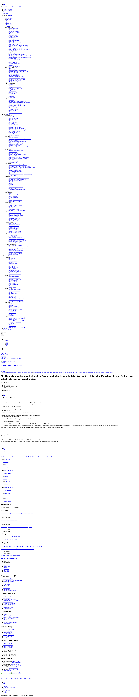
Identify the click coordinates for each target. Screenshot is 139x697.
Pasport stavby (12, 159)
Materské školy (12, 58)
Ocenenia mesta (13, 310)
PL (7, 345)
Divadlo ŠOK (12, 268)
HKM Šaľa (11, 292)
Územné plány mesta (14, 209)
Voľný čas (10, 255)
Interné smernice (13, 206)
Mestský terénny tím (14, 74)
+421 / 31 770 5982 (8, 645)
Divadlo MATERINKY (14, 267)
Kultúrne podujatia (13, 259)
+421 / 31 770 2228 (16, 665)
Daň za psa (11, 41)
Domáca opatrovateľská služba (16, 76)
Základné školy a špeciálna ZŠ (16, 59)
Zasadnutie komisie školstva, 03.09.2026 (9, 520)
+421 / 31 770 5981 (8, 643)
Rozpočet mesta (13, 223)
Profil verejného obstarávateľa (16, 237)
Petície (10, 183)
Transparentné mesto (12, 372)
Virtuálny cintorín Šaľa (8, 633)
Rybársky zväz (12, 296)
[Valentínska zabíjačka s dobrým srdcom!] (10, 555)
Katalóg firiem (12, 287)
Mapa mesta (12, 106)
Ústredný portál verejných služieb (17, 327)
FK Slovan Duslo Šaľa (14, 293)
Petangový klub (12, 297)
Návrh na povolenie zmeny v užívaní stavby (19, 157)
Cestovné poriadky (13, 284)
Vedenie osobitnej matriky (15, 145)
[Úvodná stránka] (1, 372)
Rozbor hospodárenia (14, 226)
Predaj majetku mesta (14, 228)
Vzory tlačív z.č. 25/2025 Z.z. (16, 150)
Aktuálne (8, 17)
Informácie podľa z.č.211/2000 (16, 245)
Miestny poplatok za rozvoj (15, 48)
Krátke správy (18, 456)
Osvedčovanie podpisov (8, 581)
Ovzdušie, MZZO (13, 92)
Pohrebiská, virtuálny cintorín (16, 111)
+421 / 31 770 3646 (13, 666)
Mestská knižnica (13, 261)
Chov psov (11, 96)
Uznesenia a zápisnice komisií (16, 215)
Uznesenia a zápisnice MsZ (15, 214)
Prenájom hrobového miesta (15, 113)
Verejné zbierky (12, 175)
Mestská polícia (12, 33)
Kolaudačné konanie (14, 153)
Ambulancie (12, 283)
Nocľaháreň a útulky (14, 72)
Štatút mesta (12, 204)
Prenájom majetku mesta (14, 230)
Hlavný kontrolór (13, 196)
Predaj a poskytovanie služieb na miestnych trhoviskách (22, 167)
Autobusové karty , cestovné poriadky (18, 105)
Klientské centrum (13, 28)
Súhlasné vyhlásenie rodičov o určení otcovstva (20, 139)
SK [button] (4, 339)
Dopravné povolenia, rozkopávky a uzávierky (19, 102)
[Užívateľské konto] (3, 338)
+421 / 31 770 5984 (8, 647)
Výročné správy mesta (14, 227)
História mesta (12, 305)
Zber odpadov (6, 582)
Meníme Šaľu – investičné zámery (36, 456)
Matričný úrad (6, 588)
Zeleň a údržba (12, 89)
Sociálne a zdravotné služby (9, 590)
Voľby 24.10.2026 (7, 329)
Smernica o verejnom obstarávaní (16, 239)
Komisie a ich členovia (14, 218)
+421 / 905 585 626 (17, 661)
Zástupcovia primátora (14, 194)
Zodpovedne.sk (12, 326)
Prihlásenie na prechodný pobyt (16, 128)
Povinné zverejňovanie (8, 596)
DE (7, 344)
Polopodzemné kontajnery (15, 87)
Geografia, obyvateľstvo (14, 307)
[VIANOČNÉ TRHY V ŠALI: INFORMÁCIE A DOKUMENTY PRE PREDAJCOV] (21, 546)
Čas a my (8, 23)
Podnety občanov (7, 11)
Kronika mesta (12, 313)
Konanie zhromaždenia (14, 181)
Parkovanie (11, 100)
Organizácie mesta (13, 197)
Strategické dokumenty (14, 207)
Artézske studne (13, 94)
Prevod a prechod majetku (15, 231)
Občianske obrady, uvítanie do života (17, 141)
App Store (23, 678)
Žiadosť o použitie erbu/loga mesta (17, 189)
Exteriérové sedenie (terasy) (15, 170)
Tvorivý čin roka (13, 311)
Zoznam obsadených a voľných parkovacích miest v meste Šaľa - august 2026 (16, 527)
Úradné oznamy (7, 623)
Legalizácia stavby (13, 161)
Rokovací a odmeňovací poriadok (17, 220)
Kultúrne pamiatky (13, 306)
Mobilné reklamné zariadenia (16, 171)
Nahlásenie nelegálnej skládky (16, 88)
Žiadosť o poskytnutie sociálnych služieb (18, 71)
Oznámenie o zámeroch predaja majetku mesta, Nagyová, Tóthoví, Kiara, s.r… (17, 513)
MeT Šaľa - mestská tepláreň (15, 81)
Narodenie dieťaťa (13, 137)
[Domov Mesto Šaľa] (11, 358)
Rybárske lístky (12, 188)
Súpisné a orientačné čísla (15, 135)
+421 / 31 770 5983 (8, 646)
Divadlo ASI (12, 266)
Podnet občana (12, 30)
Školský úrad (12, 53)
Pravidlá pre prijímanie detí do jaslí (17, 54)
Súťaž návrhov (12, 236)
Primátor (11, 193)
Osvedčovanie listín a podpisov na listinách (19, 178)
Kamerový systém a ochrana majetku (17, 107)
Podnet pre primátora (14, 31)
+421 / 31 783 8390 (13, 669)
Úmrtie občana (12, 148)
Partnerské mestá (13, 198)
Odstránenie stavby (13, 162)
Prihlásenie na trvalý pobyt (15, 127)
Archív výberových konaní (15, 253)
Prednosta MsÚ (12, 120)
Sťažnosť (11, 184)
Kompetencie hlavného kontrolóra (17, 210)
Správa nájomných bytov (15, 232)
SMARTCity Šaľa (13, 36)
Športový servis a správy (14, 289)
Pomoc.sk (11, 324)
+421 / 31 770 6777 (15, 662)
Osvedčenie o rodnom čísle (15, 144)
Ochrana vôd (12, 93)
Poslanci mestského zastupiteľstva (11, 617)
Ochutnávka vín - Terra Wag (11, 365)
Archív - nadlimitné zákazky (15, 242)
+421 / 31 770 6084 (13, 668)
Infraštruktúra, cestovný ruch (15, 309)
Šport (7, 22)
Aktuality (10, 15)
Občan (8, 26)
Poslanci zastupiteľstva (14, 217)
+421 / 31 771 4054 (14, 664)
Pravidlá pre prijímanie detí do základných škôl (20, 57)
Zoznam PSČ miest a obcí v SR (16, 320)
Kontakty (5, 13)
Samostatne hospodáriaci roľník (16, 168)
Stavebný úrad (6, 589)
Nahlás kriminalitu (7, 10)
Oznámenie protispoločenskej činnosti (18, 248)
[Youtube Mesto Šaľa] (4, 4)
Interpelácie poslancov (14, 219)
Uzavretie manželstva (14, 140)
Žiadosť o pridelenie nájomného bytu (17, 70)
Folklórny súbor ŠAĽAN (15, 270)
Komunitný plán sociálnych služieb (17, 78)
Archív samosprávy (13, 254)
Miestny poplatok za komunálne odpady (18, 45)
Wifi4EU (5, 637)
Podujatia (8, 19)
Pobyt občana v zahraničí (15, 131)
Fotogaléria (11, 262)
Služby (8, 114)
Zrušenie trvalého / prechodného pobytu (18, 130)
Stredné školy (12, 61)
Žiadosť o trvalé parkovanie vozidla (17, 101)
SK (7, 340)
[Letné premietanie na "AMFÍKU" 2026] (10, 536)
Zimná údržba (12, 110)
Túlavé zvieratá (12, 97)
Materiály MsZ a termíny (15, 213)
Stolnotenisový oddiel (14, 294)
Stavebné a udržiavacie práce (16, 155)
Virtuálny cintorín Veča (8, 635)
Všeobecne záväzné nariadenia (16, 205)
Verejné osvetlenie (13, 109)
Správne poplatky (13, 50)
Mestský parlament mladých (15, 66)
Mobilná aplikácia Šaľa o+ (9, 629)
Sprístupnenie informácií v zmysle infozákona (19, 185)
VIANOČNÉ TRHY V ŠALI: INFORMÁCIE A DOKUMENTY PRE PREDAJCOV (17, 549)
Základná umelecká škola (15, 274)
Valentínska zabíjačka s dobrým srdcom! (9, 558)
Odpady (11, 84)
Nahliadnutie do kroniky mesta (16, 187)
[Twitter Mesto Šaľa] (4, 682)
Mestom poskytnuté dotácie (15, 252)
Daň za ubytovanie (13, 44)
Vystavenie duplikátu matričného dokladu (18, 146)
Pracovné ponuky (13, 280)
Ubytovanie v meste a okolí (15, 279)
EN (7, 342)
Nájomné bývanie (13, 68)
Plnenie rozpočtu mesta (14, 224)
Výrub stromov (12, 91)
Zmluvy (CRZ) (12, 249)
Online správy (9, 24)
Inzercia (11, 285)
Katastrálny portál (13, 319)
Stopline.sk (11, 323)
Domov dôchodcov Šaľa (15, 80)
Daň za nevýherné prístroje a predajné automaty (20, 49)
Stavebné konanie (13, 152)
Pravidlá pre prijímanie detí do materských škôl (20, 55)
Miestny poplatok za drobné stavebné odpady (19, 46)
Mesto (8, 191)
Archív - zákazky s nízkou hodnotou (17, 240)
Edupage (11, 65)
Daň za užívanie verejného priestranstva (18, 43)
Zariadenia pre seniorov (14, 75)
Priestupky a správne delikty (15, 180)
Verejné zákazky (13, 235)
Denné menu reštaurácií (14, 278)
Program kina (12, 258)
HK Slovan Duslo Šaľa (14, 291)
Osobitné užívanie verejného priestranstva (18, 172)
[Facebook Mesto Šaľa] (3, 1)
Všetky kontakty (7, 670)
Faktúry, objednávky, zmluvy (16, 250)
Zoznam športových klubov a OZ (17, 298)
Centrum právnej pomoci (15, 322)
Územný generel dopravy (15, 104)
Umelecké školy (13, 62)
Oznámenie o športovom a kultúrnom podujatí (19, 166)
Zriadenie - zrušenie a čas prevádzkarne (18, 165)
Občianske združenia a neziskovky (17, 301)
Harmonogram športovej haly (16, 300)
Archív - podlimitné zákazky (15, 241)
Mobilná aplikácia (7, 9)
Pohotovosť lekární (13, 281)
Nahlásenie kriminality (14, 32)
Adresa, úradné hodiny (14, 117)
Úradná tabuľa (9, 18)
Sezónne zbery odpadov (14, 85)
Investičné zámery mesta (14, 201)
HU (7, 343)
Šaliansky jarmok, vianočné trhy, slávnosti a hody (20, 174)
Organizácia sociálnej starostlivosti (17, 79)
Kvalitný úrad (12, 119)
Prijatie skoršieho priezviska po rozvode (18, 142)
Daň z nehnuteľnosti (14, 40)
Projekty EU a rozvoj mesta (15, 200)
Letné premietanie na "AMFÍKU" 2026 (9, 539)
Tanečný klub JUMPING (15, 271)
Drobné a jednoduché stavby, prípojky (18, 154)
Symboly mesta (12, 304)
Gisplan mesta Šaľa (7, 632)
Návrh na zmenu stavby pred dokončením (18, 158)
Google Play (7, 678)
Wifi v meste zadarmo (14, 276)
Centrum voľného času (14, 63)
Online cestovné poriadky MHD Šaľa (17, 318)
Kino (7, 20)
